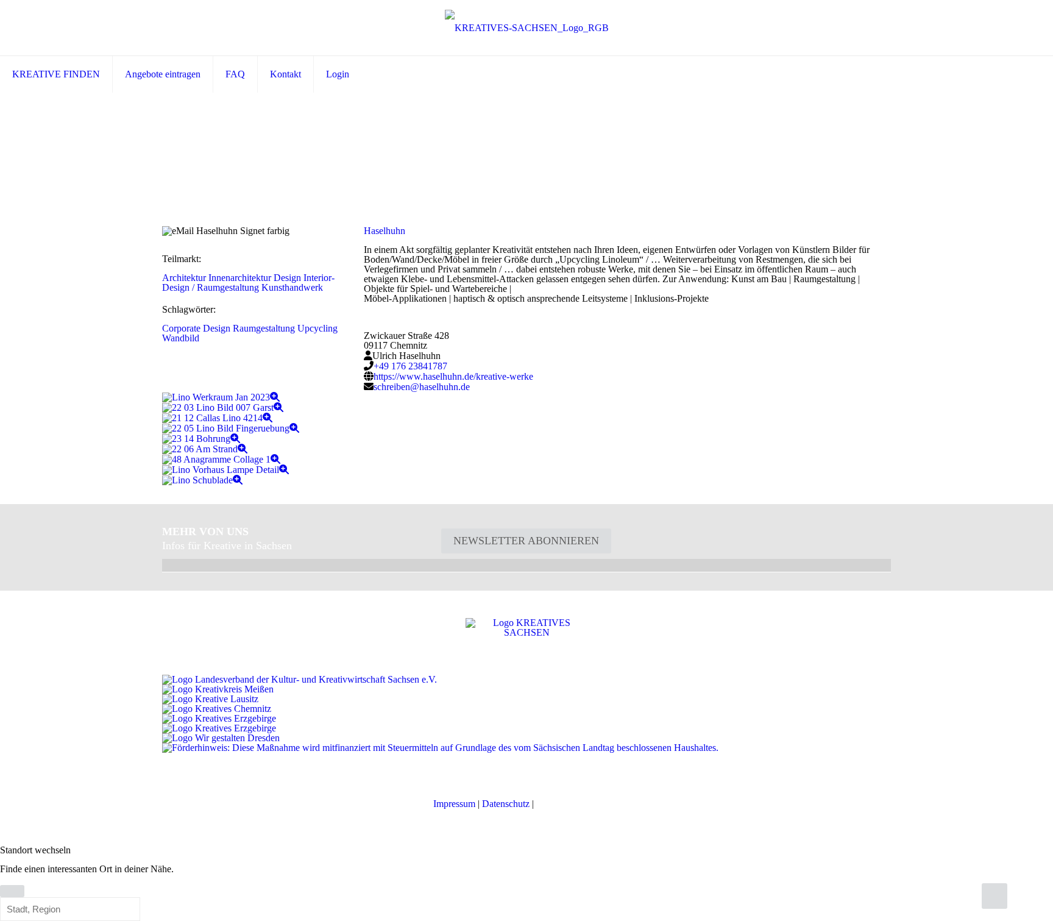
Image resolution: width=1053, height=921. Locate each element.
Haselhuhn (384, 231)
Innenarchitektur (239, 277)
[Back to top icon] (994, 896)
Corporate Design (196, 328)
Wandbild (180, 338)
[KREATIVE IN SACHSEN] (527, 27)
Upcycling (317, 328)
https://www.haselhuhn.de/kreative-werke (453, 376)
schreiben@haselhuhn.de (422, 387)
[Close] (12, 891)
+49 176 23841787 (410, 366)
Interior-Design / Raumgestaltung (248, 282)
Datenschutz (506, 803)
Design (287, 277)
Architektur (184, 277)
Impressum (454, 803)
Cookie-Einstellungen (578, 803)
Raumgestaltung (264, 328)
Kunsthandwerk (292, 287)
